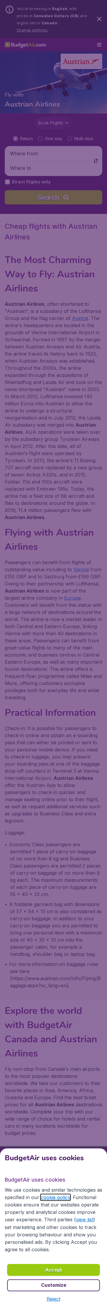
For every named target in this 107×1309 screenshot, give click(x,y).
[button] (53, 1299)
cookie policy (55, 1197)
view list (84, 1219)
